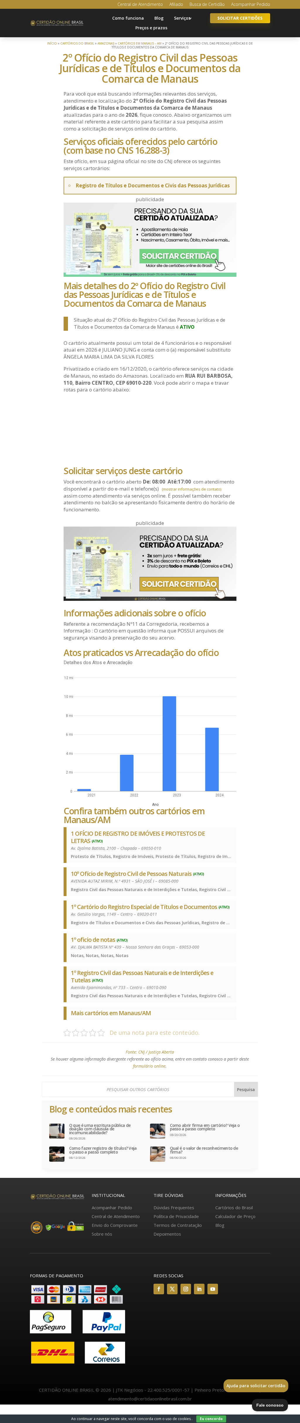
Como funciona (128, 18)
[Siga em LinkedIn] (199, 1289)
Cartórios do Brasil (77, 43)
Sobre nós (102, 1234)
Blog (158, 18)
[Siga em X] (172, 1289)
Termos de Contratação (178, 1225)
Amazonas (106, 43)
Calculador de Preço (235, 1216)
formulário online (149, 1066)
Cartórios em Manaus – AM (139, 43)
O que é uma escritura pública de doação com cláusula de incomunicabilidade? (100, 1129)
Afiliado (176, 4)
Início (52, 43)
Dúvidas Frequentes (174, 1207)
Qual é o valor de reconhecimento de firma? (204, 1150)
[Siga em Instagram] (185, 1289)
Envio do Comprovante (115, 1225)
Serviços (182, 18)
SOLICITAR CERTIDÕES (239, 18)
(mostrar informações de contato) (191, 489)
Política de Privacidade (176, 1216)
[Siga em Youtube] (212, 1289)
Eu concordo (211, 1418)
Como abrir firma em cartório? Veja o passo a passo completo (205, 1127)
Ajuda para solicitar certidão (255, 1385)
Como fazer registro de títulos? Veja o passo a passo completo (103, 1150)
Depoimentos (167, 1234)
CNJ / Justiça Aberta (156, 1052)
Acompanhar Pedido (250, 4)
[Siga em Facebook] (159, 1289)
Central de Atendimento (140, 4)
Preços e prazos (151, 27)
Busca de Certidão (207, 4)
